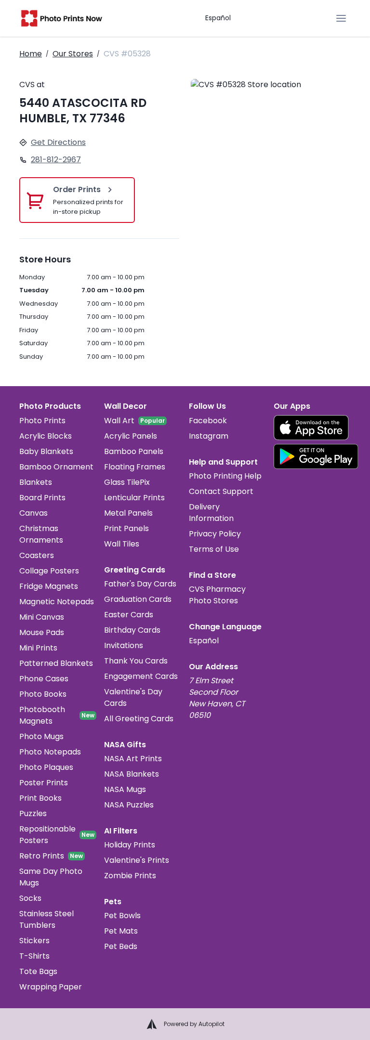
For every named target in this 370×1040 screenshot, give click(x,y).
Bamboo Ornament (56, 466)
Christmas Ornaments (41, 534)
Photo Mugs (41, 736)
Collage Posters (49, 570)
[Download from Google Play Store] (316, 456)
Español (218, 18)
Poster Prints (43, 782)
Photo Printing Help (225, 475)
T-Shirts (34, 956)
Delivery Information (211, 512)
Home (30, 53)
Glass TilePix (127, 482)
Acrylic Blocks (45, 436)
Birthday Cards (132, 630)
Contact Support (221, 491)
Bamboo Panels (133, 451)
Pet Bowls (122, 915)
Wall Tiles (121, 543)
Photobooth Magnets (42, 715)
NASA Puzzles (129, 804)
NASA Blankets (131, 774)
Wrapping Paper (50, 986)
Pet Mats (121, 930)
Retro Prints (41, 855)
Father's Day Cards (140, 583)
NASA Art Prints (133, 758)
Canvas (33, 513)
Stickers (34, 940)
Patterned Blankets (56, 663)
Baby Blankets (46, 451)
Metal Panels (128, 513)
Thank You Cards (136, 660)
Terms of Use (214, 549)
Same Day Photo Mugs (50, 877)
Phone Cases (43, 678)
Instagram (208, 436)
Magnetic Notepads (56, 601)
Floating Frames (134, 466)
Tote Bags (38, 971)
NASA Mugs (125, 789)
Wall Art (119, 420)
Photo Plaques (46, 767)
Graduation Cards (138, 599)
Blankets (35, 482)
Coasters (36, 555)
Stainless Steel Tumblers (46, 919)
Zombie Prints (130, 875)
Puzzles (33, 813)
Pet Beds (120, 946)
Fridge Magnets (48, 586)
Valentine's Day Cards (133, 697)
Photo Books (42, 694)
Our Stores (73, 53)
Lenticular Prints (134, 497)
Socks (30, 898)
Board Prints (42, 497)
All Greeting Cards (138, 718)
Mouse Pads (41, 632)
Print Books (40, 798)
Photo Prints (42, 420)
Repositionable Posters (47, 834)
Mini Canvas (41, 617)
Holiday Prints (129, 844)
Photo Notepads (50, 751)
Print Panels (126, 528)
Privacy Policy (215, 533)
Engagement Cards (141, 676)
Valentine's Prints (136, 860)
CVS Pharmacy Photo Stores (217, 595)
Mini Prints (38, 647)
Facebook (208, 420)
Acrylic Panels (130, 436)
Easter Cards (128, 614)
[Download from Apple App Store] (311, 427)
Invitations (123, 645)
